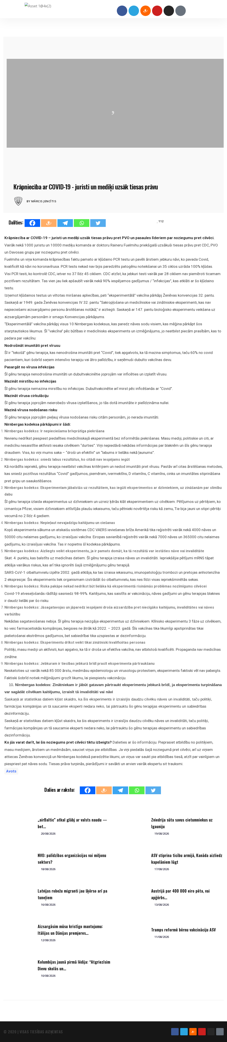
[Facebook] (122, 11)
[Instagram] (169, 11)
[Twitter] (98, 223)
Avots (11, 771)
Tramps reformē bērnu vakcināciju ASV (183, 930)
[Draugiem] (49, 223)
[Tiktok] (180, 11)
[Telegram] (134, 11)
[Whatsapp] (81, 223)
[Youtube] (157, 11)
